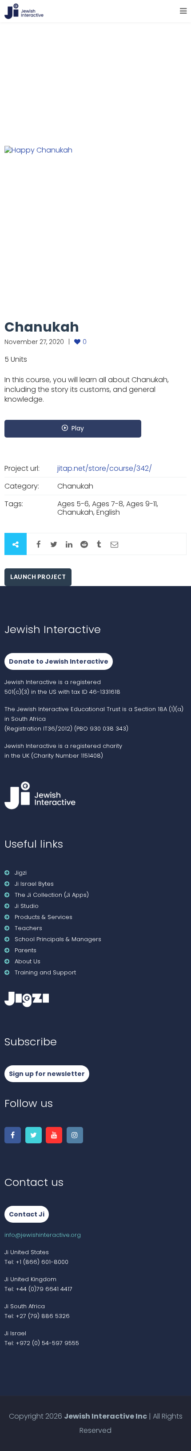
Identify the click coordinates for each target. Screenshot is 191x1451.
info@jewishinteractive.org (42, 1235)
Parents (25, 950)
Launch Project (38, 577)
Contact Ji (26, 1214)
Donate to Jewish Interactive (58, 661)
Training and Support (45, 972)
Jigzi (21, 872)
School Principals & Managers (58, 939)
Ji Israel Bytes (34, 884)
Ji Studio (27, 906)
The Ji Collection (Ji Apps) (52, 895)
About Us (27, 961)
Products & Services (43, 917)
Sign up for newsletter (47, 1073)
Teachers (28, 928)
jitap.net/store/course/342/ (104, 468)
